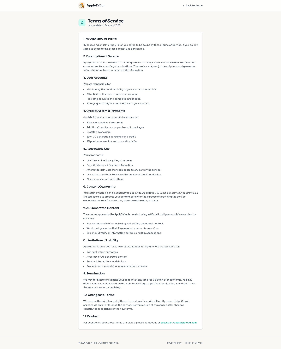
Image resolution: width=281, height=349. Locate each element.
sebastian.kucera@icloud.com (179, 322)
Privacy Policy (174, 343)
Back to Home (194, 5)
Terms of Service (194, 343)
